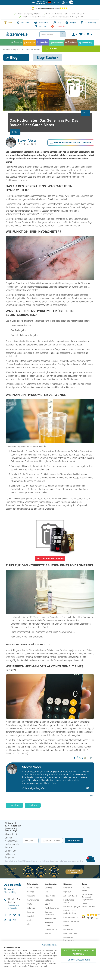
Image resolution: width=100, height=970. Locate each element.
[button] (11, 142)
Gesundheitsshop (33, 900)
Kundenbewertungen (52, 908)
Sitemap (48, 933)
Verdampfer (31, 896)
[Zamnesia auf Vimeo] (14, 915)
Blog (46, 892)
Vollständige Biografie (33, 788)
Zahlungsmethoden (70, 896)
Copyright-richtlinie (70, 933)
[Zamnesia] (20, 34)
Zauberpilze (31, 908)
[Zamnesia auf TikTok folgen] (5, 919)
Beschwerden (68, 929)
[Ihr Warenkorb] (90, 34)
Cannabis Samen (33, 888)
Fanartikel (30, 916)
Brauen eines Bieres (77, 204)
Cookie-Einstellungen (78, 959)
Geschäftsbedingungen (71, 906)
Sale (28, 924)
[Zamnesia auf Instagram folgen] (10, 915)
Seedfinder (48, 888)
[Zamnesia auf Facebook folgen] (5, 915)
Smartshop (30, 904)
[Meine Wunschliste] (82, 34)
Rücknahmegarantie (70, 917)
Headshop (14, 805)
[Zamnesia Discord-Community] (14, 919)
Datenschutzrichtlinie (50, 861)
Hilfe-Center (67, 888)
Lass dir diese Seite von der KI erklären (72, 142)
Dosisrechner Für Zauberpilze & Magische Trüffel (88, 897)
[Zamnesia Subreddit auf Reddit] (10, 919)
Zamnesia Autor (50, 919)
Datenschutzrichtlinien (49, 945)
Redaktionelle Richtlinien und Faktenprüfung (68, 940)
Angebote (30, 920)
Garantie (66, 925)
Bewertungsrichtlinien (71, 921)
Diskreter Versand (51, 929)
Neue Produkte (50, 896)
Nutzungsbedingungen (70, 861)
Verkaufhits (49, 900)
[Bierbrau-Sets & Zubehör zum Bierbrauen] (50, 534)
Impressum (67, 892)
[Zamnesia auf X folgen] (19, 915)
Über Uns (48, 904)
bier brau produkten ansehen (50, 558)
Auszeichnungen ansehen (74, 871)
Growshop (30, 912)
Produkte (33, 805)
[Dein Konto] (74, 34)
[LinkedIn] (88, 788)
